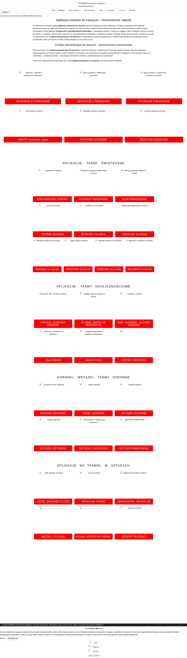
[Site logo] (93, 5)
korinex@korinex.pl (7, 1)
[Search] (185, 10)
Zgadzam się (13, 638)
